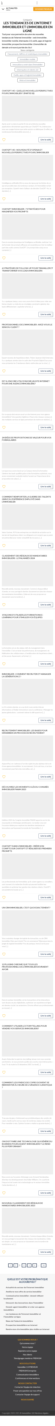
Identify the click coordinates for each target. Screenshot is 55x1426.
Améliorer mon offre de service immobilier (24, 1292)
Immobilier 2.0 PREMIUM (27, 1367)
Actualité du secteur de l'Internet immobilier (25, 1287)
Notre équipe (27, 1347)
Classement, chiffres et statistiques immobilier (27, 54)
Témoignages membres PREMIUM (27, 1358)
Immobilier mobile (27, 59)
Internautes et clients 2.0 (27, 70)
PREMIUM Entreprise (27, 1371)
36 (44, 1265)
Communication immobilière (27, 1375)
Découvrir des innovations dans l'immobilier (24, 1303)
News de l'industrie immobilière (19, 1321)
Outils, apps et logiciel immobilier (28, 75)
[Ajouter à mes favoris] (4, 139)
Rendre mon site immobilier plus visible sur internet (28, 1329)
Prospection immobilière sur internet (21, 1325)
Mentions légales (41, 1413)
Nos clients (27, 1355)
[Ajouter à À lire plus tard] (52, 140)
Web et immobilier (27, 80)
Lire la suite (46, 140)
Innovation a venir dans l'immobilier (28, 64)
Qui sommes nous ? (27, 1343)
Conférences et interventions (27, 1378)
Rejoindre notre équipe (27, 1351)
